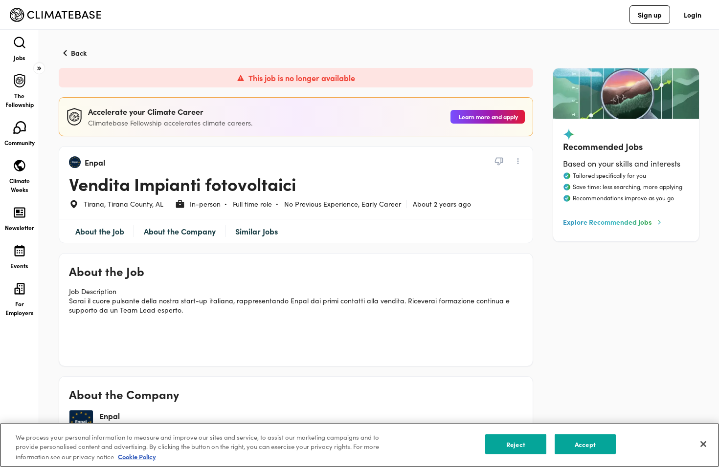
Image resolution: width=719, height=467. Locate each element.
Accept (585, 444)
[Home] (55, 15)
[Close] (703, 444)
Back (79, 53)
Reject (515, 444)
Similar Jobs (256, 231)
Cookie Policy (137, 456)
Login (692, 15)
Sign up (650, 15)
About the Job (99, 231)
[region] (359, 445)
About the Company (180, 231)
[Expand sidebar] (39, 68)
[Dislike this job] (499, 161)
